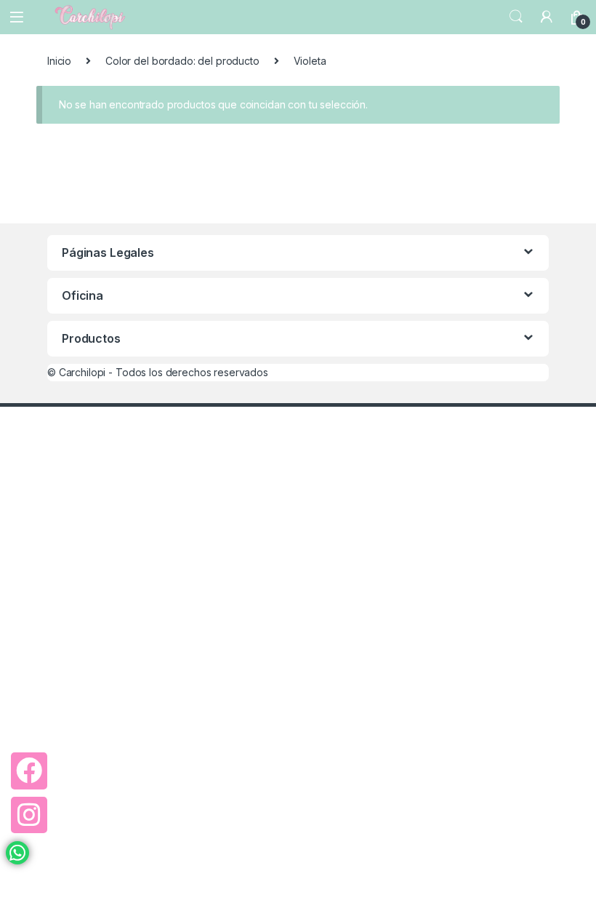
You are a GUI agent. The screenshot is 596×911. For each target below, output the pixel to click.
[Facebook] (29, 770)
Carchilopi (82, 372)
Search (516, 17)
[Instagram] (29, 815)
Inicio (59, 61)
